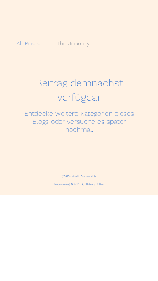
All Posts (28, 43)
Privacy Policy (95, 184)
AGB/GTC (77, 184)
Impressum (61, 184)
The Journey (73, 43)
